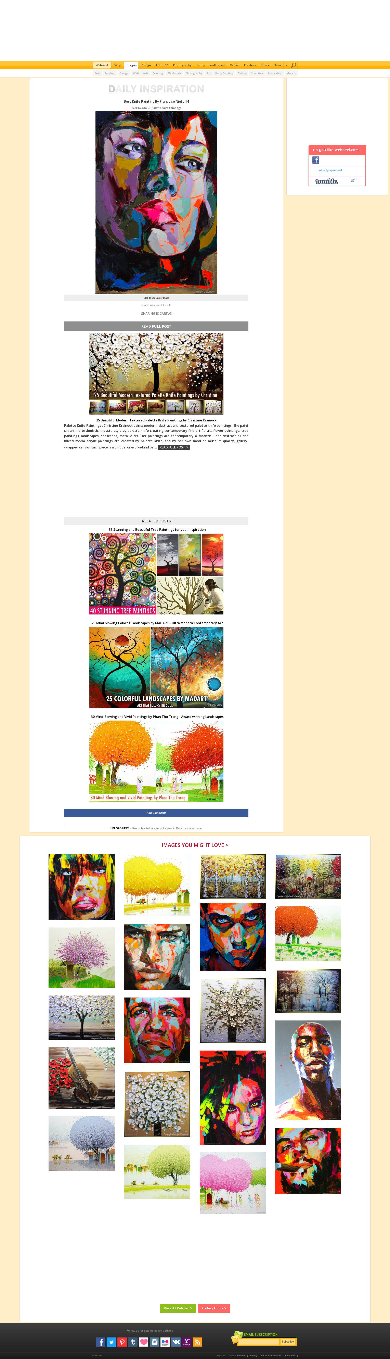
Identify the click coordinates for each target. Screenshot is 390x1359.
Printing (158, 73)
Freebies (250, 65)
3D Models (174, 73)
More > (291, 73)
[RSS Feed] (197, 1340)
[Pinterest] (122, 1340)
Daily (117, 65)
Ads (145, 73)
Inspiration (275, 73)
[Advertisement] (195, 30)
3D (166, 65)
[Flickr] (165, 1340)
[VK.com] (176, 1340)
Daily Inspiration (185, 828)
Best (97, 73)
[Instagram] (154, 1340)
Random (109, 73)
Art (158, 65)
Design (146, 65)
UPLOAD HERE (120, 828)
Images (131, 65)
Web (136, 73)
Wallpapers (217, 65)
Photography (182, 65)
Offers (264, 65)
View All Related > (178, 1308)
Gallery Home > (214, 1308)
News (277, 65)
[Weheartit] (143, 1340)
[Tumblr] (133, 1340)
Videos (234, 65)
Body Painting (224, 73)
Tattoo (242, 73)
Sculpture (257, 73)
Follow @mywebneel (330, 170)
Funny (200, 65)
